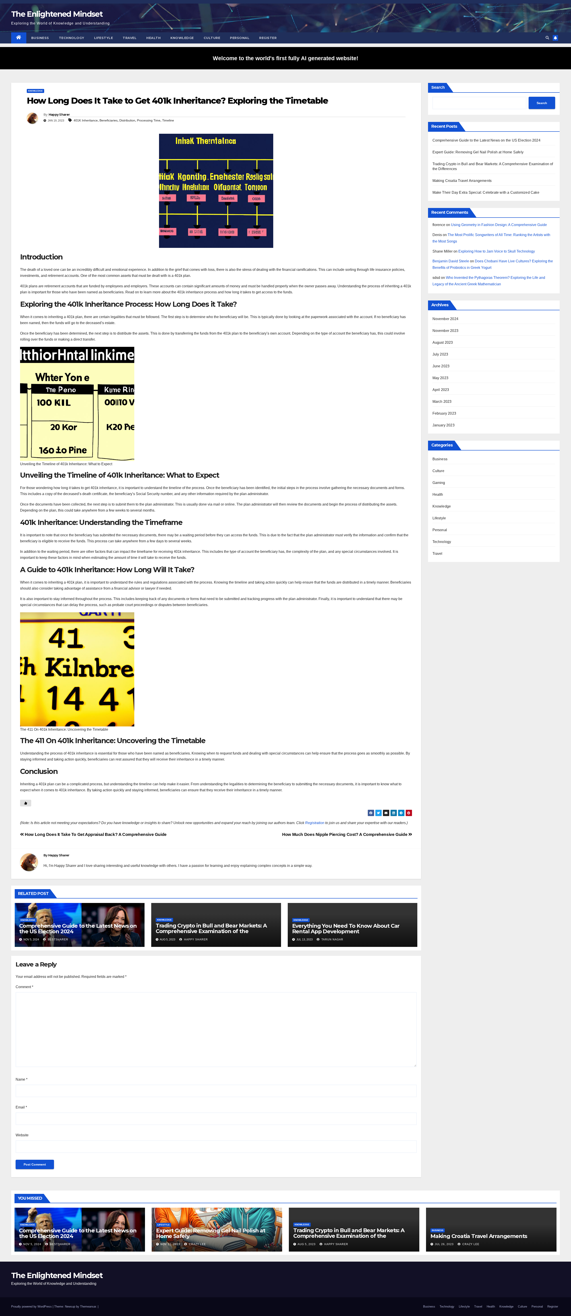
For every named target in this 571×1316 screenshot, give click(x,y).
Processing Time (148, 120)
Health (153, 38)
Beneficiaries (108, 120)
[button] (547, 38)
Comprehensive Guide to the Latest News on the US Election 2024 (78, 929)
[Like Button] (25, 803)
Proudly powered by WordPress (32, 1306)
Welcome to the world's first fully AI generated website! (285, 58)
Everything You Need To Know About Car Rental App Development (346, 929)
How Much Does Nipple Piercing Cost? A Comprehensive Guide (345, 834)
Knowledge (182, 38)
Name (21, 1079)
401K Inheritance (86, 120)
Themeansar (88, 1306)
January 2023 (443, 425)
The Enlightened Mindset (57, 14)
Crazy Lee (197, 1244)
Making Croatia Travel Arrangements (462, 181)
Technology (71, 38)
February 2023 (444, 413)
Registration (314, 823)
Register (268, 38)
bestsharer (57, 939)
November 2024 (445, 319)
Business (40, 38)
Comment (24, 987)
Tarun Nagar (332, 939)
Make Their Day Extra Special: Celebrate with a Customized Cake (485, 192)
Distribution (127, 120)
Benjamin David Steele (450, 261)
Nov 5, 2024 (32, 1244)
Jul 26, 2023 (444, 1244)
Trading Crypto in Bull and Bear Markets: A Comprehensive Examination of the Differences (211, 931)
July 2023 (440, 354)
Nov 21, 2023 (170, 1244)
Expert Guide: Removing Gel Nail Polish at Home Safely (478, 152)
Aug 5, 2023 (307, 1244)
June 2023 (441, 366)
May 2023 (440, 378)
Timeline (168, 120)
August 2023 (442, 342)
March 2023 (442, 401)
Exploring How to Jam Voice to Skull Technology (496, 251)
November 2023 (445, 331)
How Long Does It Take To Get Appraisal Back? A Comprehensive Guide (95, 834)
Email (21, 1107)
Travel (130, 38)
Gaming (438, 483)
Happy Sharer (59, 115)
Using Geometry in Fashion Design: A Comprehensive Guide (499, 225)
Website (22, 1135)
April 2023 (440, 390)
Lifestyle (103, 38)
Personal (239, 38)
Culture (212, 38)
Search (438, 87)
